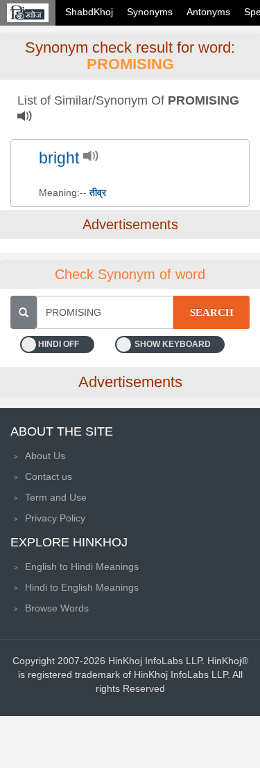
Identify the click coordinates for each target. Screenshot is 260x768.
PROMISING (130, 64)
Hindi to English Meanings (82, 587)
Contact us (48, 476)
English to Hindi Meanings (82, 566)
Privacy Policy (55, 518)
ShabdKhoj (89, 11)
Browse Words (57, 608)
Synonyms (150, 11)
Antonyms (208, 11)
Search (212, 312)
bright (59, 158)
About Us (45, 455)
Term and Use (56, 497)
